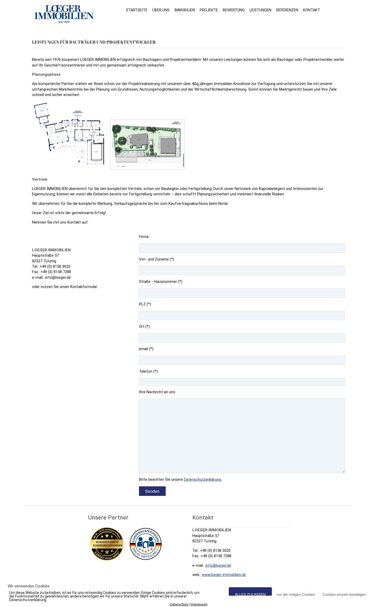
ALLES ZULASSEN (250, 594)
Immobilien (184, 10)
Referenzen (287, 10)
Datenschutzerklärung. (203, 479)
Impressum (199, 604)
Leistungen (260, 10)
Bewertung (234, 10)
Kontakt (311, 10)
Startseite (136, 10)
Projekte (209, 10)
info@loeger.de (218, 565)
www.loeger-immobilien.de (224, 574)
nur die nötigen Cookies (295, 594)
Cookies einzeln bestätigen (344, 594)
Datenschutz (179, 604)
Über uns (161, 10)
